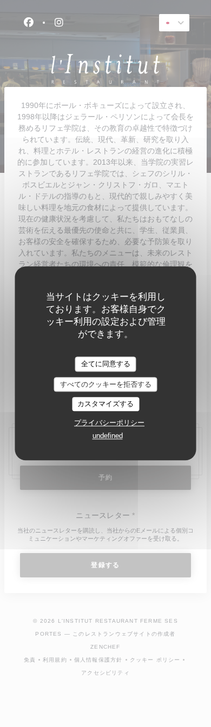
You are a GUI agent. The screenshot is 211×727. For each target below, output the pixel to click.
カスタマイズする (105, 404)
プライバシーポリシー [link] (109, 423)
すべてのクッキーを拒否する (105, 384)
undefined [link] (108, 436)
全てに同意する (105, 364)
